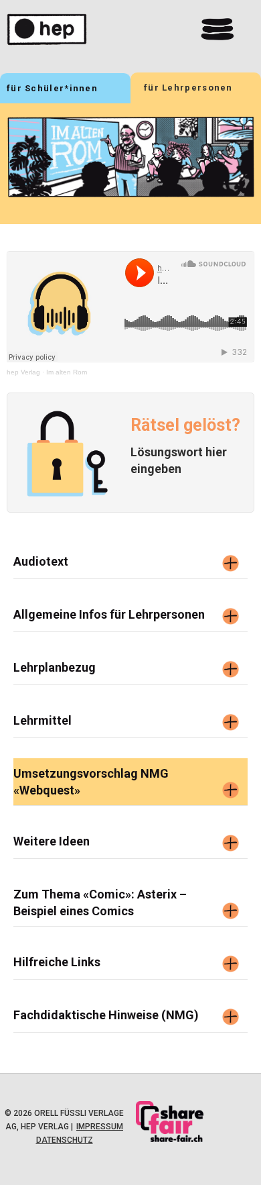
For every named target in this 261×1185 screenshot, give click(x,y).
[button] (217, 29)
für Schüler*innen (52, 88)
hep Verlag (23, 372)
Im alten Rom (66, 372)
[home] (74, 29)
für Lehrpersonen (188, 88)
